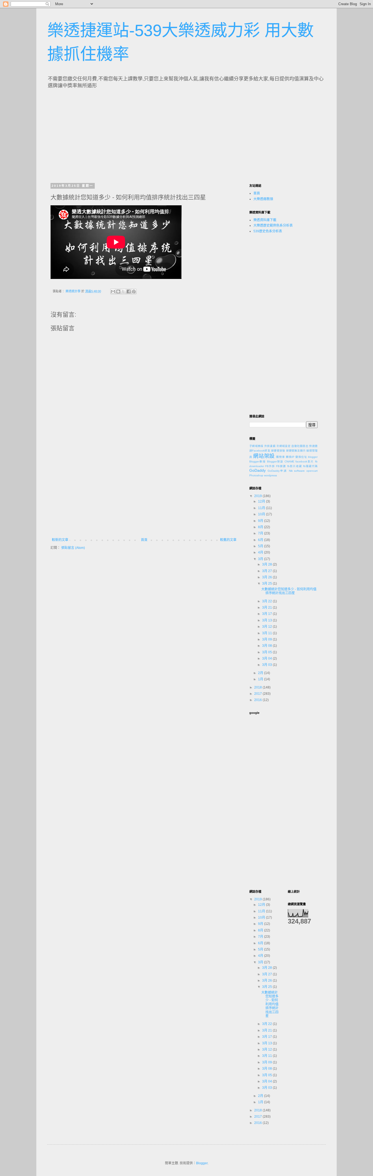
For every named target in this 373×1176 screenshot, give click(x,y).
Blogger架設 (275, 461)
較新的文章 (60, 540)
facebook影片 (304, 461)
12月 (262, 501)
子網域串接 (256, 445)
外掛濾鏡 (270, 445)
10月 (262, 514)
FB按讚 (281, 466)
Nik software (297, 470)
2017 (258, 694)
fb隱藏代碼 (310, 466)
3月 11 (267, 633)
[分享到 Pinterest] (134, 291)
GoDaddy (257, 470)
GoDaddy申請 (277, 470)
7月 (261, 533)
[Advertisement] (101, 134)
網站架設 (264, 456)
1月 (261, 679)
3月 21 (267, 607)
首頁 (144, 540)
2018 (258, 687)
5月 (261, 546)
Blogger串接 (257, 461)
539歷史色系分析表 (267, 231)
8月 (261, 527)
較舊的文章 (228, 540)
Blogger (202, 1163)
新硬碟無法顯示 (296, 450)
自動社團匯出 (299, 445)
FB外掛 (270, 466)
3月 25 (267, 583)
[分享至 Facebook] (128, 291)
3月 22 (267, 601)
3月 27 (267, 571)
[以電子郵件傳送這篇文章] (113, 291)
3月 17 (267, 614)
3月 (261, 559)
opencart (312, 470)
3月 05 (267, 652)
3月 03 (267, 665)
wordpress (270, 475)
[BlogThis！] (118, 291)
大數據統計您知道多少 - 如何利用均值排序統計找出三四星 (288, 591)
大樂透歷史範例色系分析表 (273, 225)
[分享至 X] (123, 291)
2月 (261, 673)
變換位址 (301, 456)
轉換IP (290, 456)
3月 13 (267, 620)
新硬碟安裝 (278, 450)
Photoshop (256, 475)
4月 (261, 552)
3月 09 (267, 639)
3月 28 (267, 564)
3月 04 (267, 658)
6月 (261, 540)
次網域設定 (283, 445)
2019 (258, 496)
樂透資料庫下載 (264, 220)
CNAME (289, 461)
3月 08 (267, 646)
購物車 (280, 456)
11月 (262, 508)
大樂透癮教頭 (263, 199)
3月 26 (267, 577)
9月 (261, 521)
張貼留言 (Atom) (73, 548)
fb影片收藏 (294, 466)
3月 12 (267, 626)
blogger (313, 456)
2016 (258, 700)
